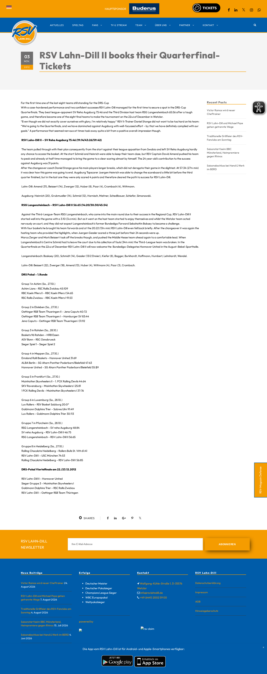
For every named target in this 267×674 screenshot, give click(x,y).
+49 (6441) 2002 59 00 (153, 597)
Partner (184, 25)
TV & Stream (119, 25)
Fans (95, 25)
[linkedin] (235, 10)
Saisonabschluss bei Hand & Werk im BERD (45, 634)
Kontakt (208, 25)
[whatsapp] (259, 10)
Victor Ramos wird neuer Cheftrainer (42, 583)
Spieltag (77, 25)
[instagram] (251, 10)
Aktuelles (57, 25)
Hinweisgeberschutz (206, 610)
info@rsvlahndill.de (151, 592)
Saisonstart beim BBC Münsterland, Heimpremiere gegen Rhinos (223, 152)
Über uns (161, 25)
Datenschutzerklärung (208, 583)
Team (138, 25)
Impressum (201, 592)
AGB (198, 601)
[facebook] (229, 10)
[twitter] (243, 10)
